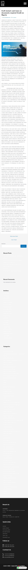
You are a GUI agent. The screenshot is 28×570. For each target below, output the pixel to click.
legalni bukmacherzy (9, 444)
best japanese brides (9, 369)
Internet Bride (7, 424)
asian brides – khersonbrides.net (12, 360)
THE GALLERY (6, 529)
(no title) (5, 268)
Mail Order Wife (7, 455)
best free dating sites (9, 366)
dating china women (8, 395)
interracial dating (8, 429)
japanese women (7, 433)
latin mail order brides (9, 442)
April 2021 (6, 324)
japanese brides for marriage (11, 431)
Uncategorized (6, 17)
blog (4, 382)
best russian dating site (10, 375)
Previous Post (14, 236)
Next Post (14, 239)
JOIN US (5, 535)
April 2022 (6, 298)
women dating (7, 493)
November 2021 (7, 309)
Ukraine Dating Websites (10, 486)
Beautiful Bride (7, 362)
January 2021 (7, 331)
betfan (5, 380)
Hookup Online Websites (10, 413)
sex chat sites (7, 480)
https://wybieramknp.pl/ (9, 422)
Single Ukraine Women (9, 482)
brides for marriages (9, 386)
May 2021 (6, 322)
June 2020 (6, 335)
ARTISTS (5, 533)
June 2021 (6, 320)
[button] (25, 3)
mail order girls (7, 453)
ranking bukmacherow (9, 471)
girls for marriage (8, 406)
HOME (4, 526)
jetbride (5, 435)
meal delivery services (9, 462)
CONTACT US (6, 537)
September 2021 (7, 313)
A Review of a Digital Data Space (12, 270)
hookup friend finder (9, 409)
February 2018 (7, 337)
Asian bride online (8, 358)
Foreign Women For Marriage (11, 404)
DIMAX (23, 566)
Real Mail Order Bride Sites (11, 473)
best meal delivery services (10, 373)
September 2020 (7, 333)
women (5, 491)
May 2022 (6, 295)
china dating (6, 389)
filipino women (7, 400)
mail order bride (7, 446)
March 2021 (6, 326)
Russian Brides (7, 475)
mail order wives (7, 457)
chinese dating (7, 391)
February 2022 (7, 302)
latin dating (6, 440)
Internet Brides (7, 426)
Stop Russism (7, 484)
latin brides (6, 437)
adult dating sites (8, 351)
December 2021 (7, 306)
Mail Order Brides (8, 449)
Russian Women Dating (9, 477)
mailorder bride (7, 460)
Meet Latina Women (8, 464)
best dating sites (8, 364)
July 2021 (6, 318)
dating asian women (8, 393)
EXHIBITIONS (6, 531)
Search (4, 243)
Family (5, 398)
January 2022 (7, 304)
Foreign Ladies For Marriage (11, 402)
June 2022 (6, 293)
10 (4, 349)
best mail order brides (9, 371)
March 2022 (6, 300)
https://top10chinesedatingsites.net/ (13, 420)
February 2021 (7, 329)
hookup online (7, 411)
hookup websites (7, 415)
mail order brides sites (9, 451)
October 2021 (7, 311)
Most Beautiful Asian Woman (11, 466)
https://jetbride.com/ (9, 418)
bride (4, 384)
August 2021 (6, 315)
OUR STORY (6, 528)
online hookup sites (8, 469)
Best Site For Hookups (9, 378)
